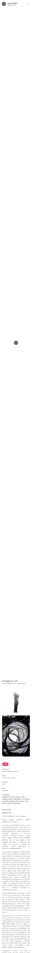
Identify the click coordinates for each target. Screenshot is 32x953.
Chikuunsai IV (21, 683)
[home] (9, 5)
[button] (28, 4)
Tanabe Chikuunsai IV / (9, 683)
